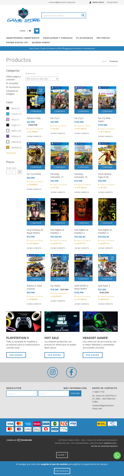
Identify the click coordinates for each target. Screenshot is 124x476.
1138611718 (98, 391)
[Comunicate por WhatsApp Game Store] (117, 455)
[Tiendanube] (19, 441)
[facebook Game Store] (71, 372)
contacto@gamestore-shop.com (62, 2)
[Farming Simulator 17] (60, 153)
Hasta (14, 168)
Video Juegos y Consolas (58, 38)
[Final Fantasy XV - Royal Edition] (36, 209)
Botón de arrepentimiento (104, 446)
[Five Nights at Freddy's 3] (107, 209)
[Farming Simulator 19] (83, 153)
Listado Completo (34, 136)
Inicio (104, 61)
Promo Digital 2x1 (17, 42)
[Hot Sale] (62, 321)
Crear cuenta (98, 2)
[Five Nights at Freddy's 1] (60, 209)
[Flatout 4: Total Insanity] (36, 265)
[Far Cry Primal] (36, 153)
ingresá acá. (110, 443)
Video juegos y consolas (13, 78)
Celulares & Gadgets (12, 92)
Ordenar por (30, 73)
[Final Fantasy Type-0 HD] (107, 153)
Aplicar (19, 172)
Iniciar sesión (112, 2)
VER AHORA (16, 355)
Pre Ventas (103, 38)
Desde (8, 168)
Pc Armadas (12, 83)
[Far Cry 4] (60, 97)
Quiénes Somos (41, 42)
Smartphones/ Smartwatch (22, 38)
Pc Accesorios (84, 38)
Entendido (62, 471)
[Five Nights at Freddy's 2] (83, 209)
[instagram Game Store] (52, 372)
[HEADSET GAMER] (100, 321)
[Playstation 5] (23, 321)
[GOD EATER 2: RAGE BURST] (83, 265)
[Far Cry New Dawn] (107, 97)
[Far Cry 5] (83, 97)
